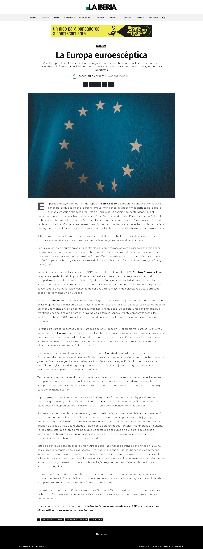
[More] (117, 84)
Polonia (83, 520)
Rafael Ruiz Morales (91, 77)
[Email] (111, 84)
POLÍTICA (101, 46)
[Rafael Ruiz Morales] (75, 76)
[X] (85, 84)
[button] (163, 17)
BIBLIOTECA (156, 546)
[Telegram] (104, 84)
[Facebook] (98, 84)
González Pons (48, 520)
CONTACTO (179, 546)
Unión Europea (96, 520)
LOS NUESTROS (143, 546)
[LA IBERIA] (101, 7)
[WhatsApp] (92, 84)
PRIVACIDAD (168, 546)
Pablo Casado (71, 520)
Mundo (60, 520)
